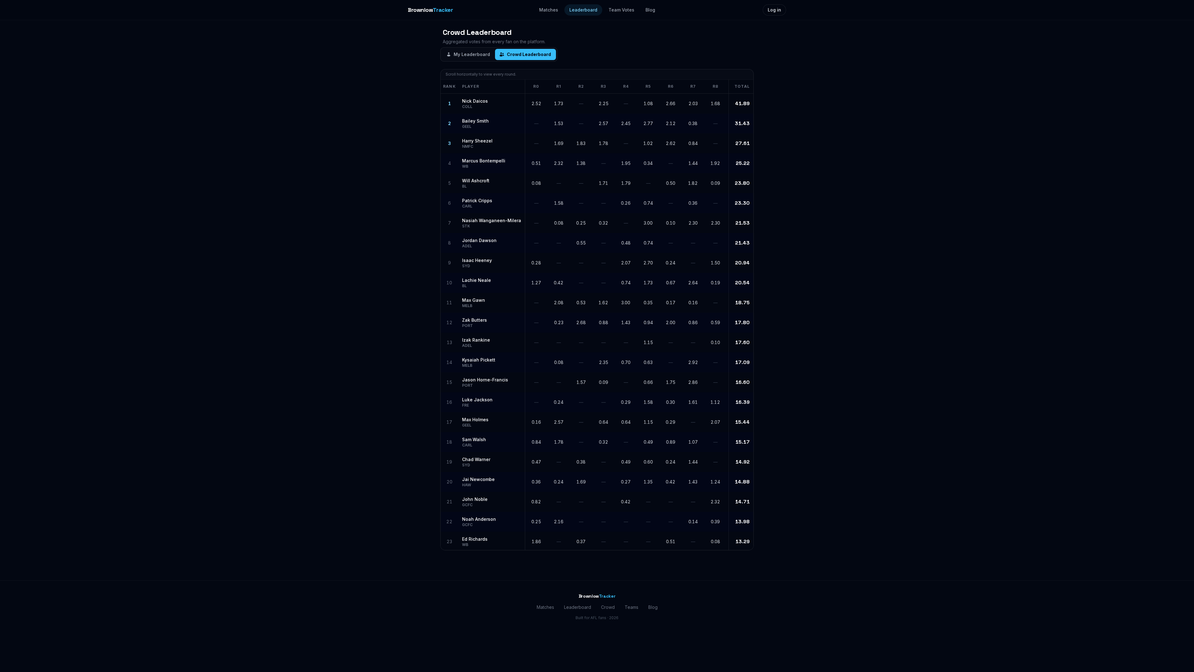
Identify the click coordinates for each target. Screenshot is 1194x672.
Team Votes (621, 9)
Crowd (608, 607)
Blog (650, 9)
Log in (774, 9)
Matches (548, 9)
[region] (597, 315)
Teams (631, 607)
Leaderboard (583, 9)
